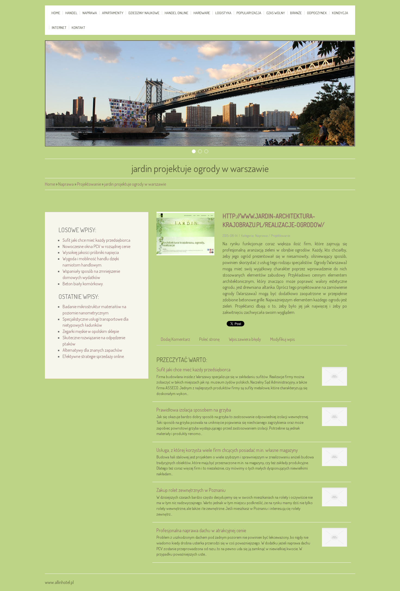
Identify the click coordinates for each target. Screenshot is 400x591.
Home (50, 184)
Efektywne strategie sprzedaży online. (94, 356)
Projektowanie (89, 184)
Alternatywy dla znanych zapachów (92, 350)
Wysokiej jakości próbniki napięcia (91, 252)
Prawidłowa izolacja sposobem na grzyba (193, 410)
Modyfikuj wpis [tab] (282, 339)
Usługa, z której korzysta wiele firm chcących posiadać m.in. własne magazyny (227, 450)
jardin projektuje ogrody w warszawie (135, 184)
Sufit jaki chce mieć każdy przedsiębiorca (96, 240)
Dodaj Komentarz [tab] (175, 339)
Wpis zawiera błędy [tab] (245, 339)
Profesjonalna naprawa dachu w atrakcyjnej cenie (201, 530)
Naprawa (66, 184)
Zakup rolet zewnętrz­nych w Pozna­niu (191, 490)
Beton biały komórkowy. (83, 283)
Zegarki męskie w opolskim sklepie (91, 331)
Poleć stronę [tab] (209, 339)
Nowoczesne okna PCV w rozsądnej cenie (96, 246)
